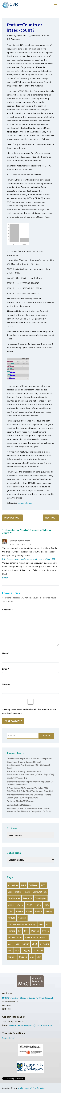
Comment (7, 609)
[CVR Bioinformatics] (10, 5)
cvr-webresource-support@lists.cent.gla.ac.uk (31, 1025)
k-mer (29, 911)
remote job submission (36, 937)
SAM (10, 943)
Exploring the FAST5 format (20, 801)
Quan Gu (21, 35)
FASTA (29, 904)
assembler (13, 885)
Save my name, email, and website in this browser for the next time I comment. (29, 711)
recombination (15, 937)
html (46, 904)
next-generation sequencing (22, 924)
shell (34, 943)
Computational (39, 891)
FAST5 (20, 904)
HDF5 (38, 904)
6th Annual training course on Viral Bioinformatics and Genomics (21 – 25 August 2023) (28, 765)
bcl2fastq (33, 885)
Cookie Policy (8, 1038)
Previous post (12, 517)
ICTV (10, 911)
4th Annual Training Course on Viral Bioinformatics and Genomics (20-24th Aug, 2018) (30, 773)
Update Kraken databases (19, 805)
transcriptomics (25, 503)
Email (5, 669)
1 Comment (14, 39)
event (10, 904)
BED (43, 885)
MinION (11, 917)
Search (46, 735)
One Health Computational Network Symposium (29, 758)
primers (11, 930)
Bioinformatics (14, 891)
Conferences (14, 898)
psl (19, 930)
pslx (26, 930)
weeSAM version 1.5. (17, 778)
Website (6, 684)
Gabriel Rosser (17, 540)
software (44, 943)
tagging (26, 950)
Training (12, 957)
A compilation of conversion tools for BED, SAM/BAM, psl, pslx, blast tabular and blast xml (30, 790)
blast (27, 891)
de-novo (27, 898)
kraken (38, 911)
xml (39, 957)
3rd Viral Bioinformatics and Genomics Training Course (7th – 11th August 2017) (29, 796)
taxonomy (38, 950)
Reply (5, 577)
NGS (41, 924)
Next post (51, 517)
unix (32, 957)
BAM (23, 885)
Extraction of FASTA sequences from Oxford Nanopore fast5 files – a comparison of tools (29, 810)
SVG (17, 950)
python (45, 930)
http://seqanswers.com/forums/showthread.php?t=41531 (28, 559)
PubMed (35, 930)
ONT (48, 924)
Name (5, 653)
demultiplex (40, 898)
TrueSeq (23, 957)
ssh (10, 950)
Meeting (49, 911)
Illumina (19, 911)
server (26, 943)
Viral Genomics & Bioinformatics (31, 1088)
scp (17, 943)
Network (22, 917)
